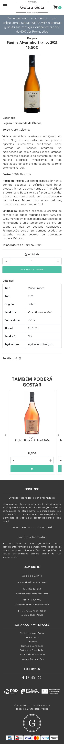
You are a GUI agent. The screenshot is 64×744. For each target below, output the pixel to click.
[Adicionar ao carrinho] (32, 468)
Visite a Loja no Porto (32, 633)
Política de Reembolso (32, 650)
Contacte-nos (32, 637)
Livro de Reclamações (32, 659)
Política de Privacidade (32, 654)
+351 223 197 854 (32, 588)
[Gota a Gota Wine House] (32, 7)
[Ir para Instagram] (27, 678)
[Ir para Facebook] (23, 678)
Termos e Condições (32, 645)
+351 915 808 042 (32, 599)
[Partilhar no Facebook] (16, 358)
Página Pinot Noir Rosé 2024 (32, 440)
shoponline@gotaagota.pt (32, 581)
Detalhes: (8, 280)
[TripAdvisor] (33, 678)
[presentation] (5, 435)
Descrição (8, 117)
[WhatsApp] (39, 678)
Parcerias (32, 641)
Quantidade (32, 254)
